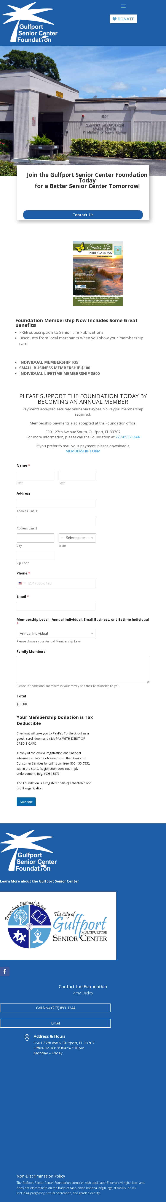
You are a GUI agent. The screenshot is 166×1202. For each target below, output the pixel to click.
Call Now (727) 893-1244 (55, 1007)
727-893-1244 (127, 436)
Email (23, 596)
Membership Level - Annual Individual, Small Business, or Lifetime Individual (83, 622)
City (19, 545)
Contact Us (83, 214)
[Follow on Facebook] (5, 971)
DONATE (126, 18)
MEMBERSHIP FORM (83, 451)
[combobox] (21, 583)
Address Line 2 (27, 528)
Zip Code (23, 563)
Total (21, 696)
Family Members (31, 652)
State (62, 545)
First (20, 483)
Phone (23, 573)
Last (62, 483)
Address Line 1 (27, 511)
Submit (26, 801)
